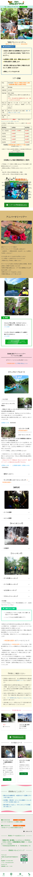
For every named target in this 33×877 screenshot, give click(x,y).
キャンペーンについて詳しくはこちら (10, 121)
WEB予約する (23, 6)
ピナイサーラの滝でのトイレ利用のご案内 (12, 822)
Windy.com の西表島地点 (24, 840)
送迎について (20, 680)
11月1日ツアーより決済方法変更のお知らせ (12, 827)
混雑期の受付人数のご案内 (16, 154)
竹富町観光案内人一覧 (25, 845)
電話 (29, 875)
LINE (11, 875)
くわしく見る (7, 779)
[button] (16, 205)
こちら (20, 146)
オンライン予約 (20, 875)
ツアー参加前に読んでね (13, 697)
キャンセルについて (25, 697)
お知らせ (19, 820)
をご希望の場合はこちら (17, 363)
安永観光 (10, 844)
